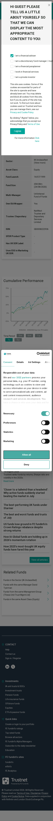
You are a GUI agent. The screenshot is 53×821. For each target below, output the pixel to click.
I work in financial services (27, 72)
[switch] (45, 422)
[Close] (49, 5)
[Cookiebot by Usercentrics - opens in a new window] (37, 354)
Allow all (26, 454)
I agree (17, 131)
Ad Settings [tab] (34, 362)
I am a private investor (25, 77)
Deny (26, 464)
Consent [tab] (7, 362)
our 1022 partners (21, 377)
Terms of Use (33, 124)
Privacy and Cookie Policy (22, 112)
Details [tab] (20, 362)
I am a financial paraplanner (27, 66)
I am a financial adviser (25, 55)
